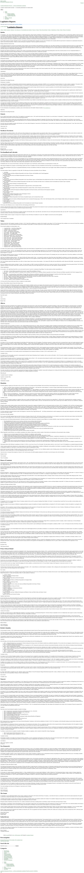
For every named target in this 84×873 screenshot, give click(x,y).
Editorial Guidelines (10, 13)
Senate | (61, 29)
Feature (5, 852)
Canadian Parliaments (11, 14)
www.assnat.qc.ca (47, 107)
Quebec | (49, 29)
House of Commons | (67, 29)
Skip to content (3, 0)
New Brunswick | (18, 29)
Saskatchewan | (54, 29)
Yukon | (58, 29)
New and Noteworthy (8, 856)
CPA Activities (6, 851)
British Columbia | (7, 29)
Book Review (6, 850)
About (6, 12)
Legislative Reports (8, 17)
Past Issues (7, 18)
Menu (2, 9)
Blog (6, 16)
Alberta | (2, 29)
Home (6, 11)
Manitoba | (12, 29)
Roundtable (6, 858)
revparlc (7, 835)
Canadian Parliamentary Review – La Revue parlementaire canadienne (13, 5)
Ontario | (37, 29)
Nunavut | (34, 29)
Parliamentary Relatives (8, 857)
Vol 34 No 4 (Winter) (18, 24)
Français (82, 2)
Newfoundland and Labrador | (26, 29)
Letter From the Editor (8, 855)
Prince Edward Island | (43, 29)
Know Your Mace (7, 853)
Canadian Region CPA (11, 15)
